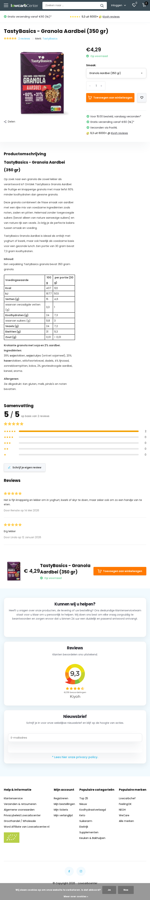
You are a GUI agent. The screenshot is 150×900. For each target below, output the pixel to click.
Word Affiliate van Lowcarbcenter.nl (26, 827)
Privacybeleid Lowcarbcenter (22, 815)
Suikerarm (85, 821)
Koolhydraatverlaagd (92, 810)
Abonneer (75, 748)
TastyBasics (49, 38)
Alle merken (126, 821)
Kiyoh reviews (111, 16)
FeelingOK (125, 804)
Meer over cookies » (76, 896)
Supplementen (88, 832)
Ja (109, 889)
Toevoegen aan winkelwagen (112, 97)
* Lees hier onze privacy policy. (75, 757)
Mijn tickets (61, 810)
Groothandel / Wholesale (20, 821)
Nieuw (83, 804)
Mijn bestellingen (64, 804)
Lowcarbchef (127, 798)
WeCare (124, 815)
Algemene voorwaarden (19, 810)
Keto (82, 815)
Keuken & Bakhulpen (92, 838)
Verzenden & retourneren (20, 804)
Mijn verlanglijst (63, 815)
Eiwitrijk (83, 827)
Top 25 (83, 798)
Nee (125, 889)
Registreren (61, 798)
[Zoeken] (102, 5)
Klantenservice (13, 798)
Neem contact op (75, 628)
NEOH (122, 810)
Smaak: (91, 65)
